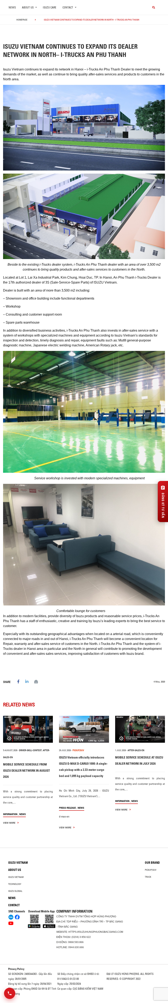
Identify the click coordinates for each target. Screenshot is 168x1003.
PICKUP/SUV (78, 750)
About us (14, 870)
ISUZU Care (49, 7)
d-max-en (64, 816)
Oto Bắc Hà (84, 1001)
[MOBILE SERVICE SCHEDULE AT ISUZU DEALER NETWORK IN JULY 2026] (140, 729)
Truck (148, 876)
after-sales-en (136, 750)
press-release (67, 807)
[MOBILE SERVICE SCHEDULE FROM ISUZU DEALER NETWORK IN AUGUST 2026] (28, 729)
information (10, 814)
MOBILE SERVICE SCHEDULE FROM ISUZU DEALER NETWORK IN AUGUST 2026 (26, 770)
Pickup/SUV (150, 869)
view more (9, 822)
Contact (14, 905)
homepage (21, 19)
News (12, 7)
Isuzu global (15, 891)
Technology (14, 884)
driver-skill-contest (30, 750)
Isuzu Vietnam (18, 863)
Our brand (152, 863)
